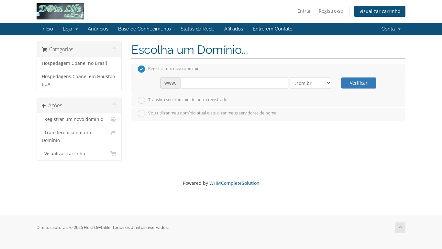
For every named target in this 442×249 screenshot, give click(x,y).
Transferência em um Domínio (66, 136)
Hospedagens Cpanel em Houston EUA (78, 80)
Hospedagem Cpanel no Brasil (74, 63)
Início (47, 29)
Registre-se (331, 11)
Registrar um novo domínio (72, 119)
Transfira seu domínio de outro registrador (188, 99)
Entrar (304, 11)
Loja (69, 29)
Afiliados (233, 29)
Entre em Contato (273, 29)
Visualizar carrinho (379, 11)
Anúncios (98, 29)
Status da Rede (198, 29)
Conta (389, 29)
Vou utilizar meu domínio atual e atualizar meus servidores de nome (212, 113)
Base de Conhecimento (144, 29)
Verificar (359, 83)
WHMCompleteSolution (234, 183)
